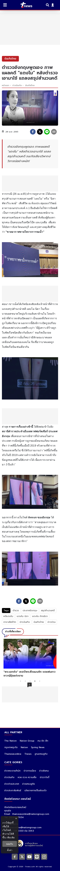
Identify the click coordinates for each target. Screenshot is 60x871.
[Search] (48, 5)
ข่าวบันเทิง (17, 85)
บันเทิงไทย (30, 85)
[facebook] (33, 132)
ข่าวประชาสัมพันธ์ (12, 790)
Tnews (28, 754)
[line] (47, 132)
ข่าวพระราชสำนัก (12, 770)
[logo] (24, 5)
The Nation (10, 740)
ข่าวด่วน (52, 622)
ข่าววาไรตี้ (44, 777)
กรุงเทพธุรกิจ (11, 747)
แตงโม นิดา (22, 616)
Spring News (37, 747)
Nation (24, 747)
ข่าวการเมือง (30, 770)
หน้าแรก (5, 85)
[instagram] (44, 856)
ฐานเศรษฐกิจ (41, 754)
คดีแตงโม (8, 616)
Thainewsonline (12, 754)
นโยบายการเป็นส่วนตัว (35, 790)
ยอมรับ (9, 843)
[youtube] (29, 856)
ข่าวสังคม (44, 770)
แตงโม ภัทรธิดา (40, 616)
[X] (22, 856)
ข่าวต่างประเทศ (11, 784)
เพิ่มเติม (11, 837)
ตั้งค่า (9, 850)
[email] (54, 132)
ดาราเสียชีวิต (9, 622)
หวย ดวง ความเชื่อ (27, 777)
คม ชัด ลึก (43, 740)
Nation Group (27, 740)
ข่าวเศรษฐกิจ (28, 784)
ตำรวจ (16, 610)
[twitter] (40, 132)
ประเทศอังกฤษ (30, 610)
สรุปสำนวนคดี (48, 610)
